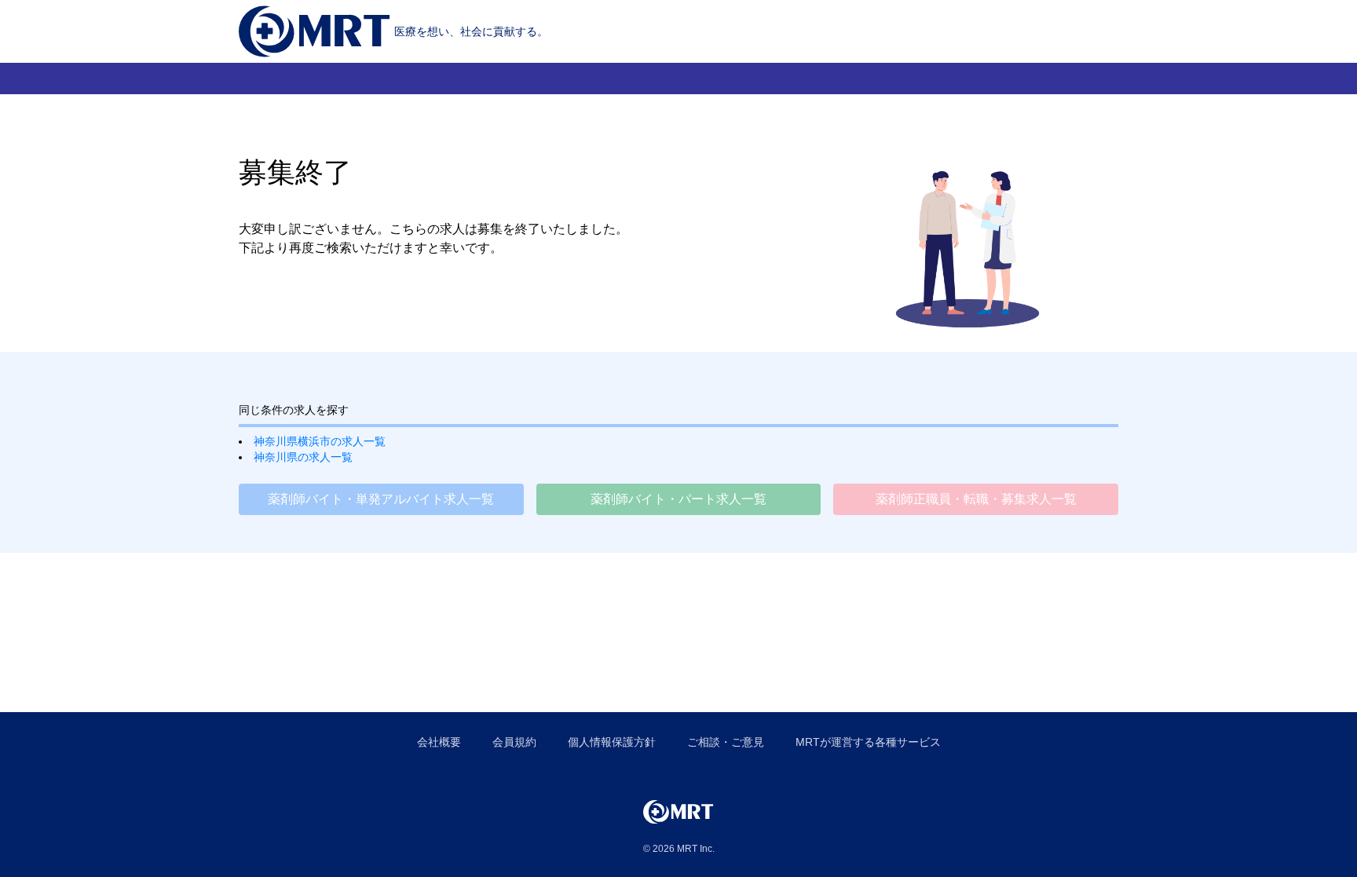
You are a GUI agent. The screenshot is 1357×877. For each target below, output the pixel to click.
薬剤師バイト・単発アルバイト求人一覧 (381, 499)
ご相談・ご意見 (725, 742)
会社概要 (439, 742)
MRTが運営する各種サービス (868, 742)
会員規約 (514, 742)
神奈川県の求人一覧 (303, 457)
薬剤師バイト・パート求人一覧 (678, 499)
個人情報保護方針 (612, 742)
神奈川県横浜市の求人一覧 (320, 441)
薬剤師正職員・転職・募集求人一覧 (976, 499)
